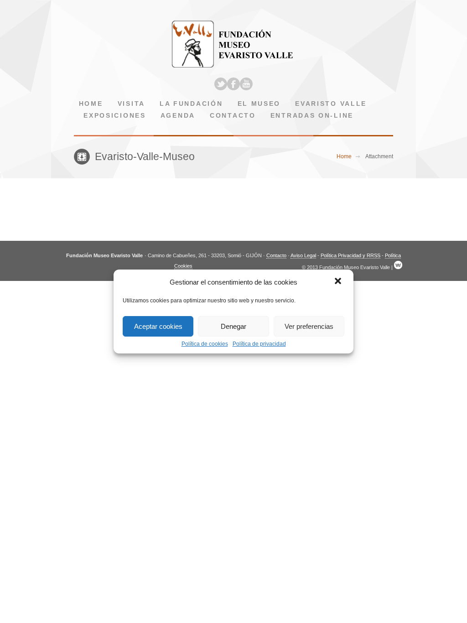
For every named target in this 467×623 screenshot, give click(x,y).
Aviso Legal (303, 255)
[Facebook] (233, 84)
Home (91, 103)
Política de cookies (205, 344)
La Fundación (191, 103)
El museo (259, 103)
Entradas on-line (311, 115)
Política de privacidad (259, 344)
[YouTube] (246, 84)
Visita (131, 103)
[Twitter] (220, 84)
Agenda (178, 115)
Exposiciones (114, 115)
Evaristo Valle (331, 103)
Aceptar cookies (158, 326)
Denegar (233, 326)
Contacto (233, 115)
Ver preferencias (309, 326)
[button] (338, 281)
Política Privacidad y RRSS (350, 255)
